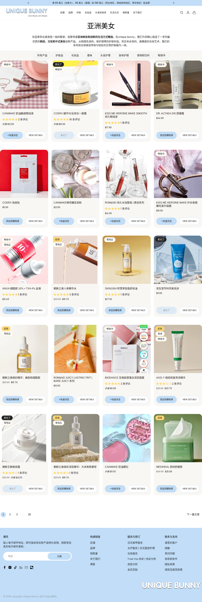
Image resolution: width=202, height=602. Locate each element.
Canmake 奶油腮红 (116, 467)
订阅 (59, 556)
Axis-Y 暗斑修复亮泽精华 (170, 377)
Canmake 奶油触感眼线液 (17, 113)
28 (29, 514)
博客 (92, 564)
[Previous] (28, 2)
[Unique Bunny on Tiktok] (15, 568)
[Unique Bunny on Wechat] (31, 568)
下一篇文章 (193, 514)
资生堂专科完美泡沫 (167, 288)
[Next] (173, 2)
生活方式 (114, 12)
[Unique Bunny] (26, 12)
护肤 (79, 12)
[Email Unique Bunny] (26, 568)
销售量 (126, 12)
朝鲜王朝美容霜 (11, 467)
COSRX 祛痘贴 (11, 202)
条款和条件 (171, 559)
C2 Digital (47, 596)
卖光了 (64, 135)
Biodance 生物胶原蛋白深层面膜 (124, 377)
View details (36, 135)
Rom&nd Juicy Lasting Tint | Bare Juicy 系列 (73, 379)
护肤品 (59, 55)
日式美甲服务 (135, 543)
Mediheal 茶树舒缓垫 (169, 467)
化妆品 (88, 12)
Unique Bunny (30, 596)
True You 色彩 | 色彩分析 (142, 559)
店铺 (62, 12)
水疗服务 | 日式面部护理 (141, 548)
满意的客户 (171, 543)
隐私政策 (170, 564)
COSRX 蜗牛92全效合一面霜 (70, 113)
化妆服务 (133, 553)
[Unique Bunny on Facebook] (4, 568)
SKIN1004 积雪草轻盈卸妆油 (121, 288)
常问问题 (170, 553)
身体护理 (124, 55)
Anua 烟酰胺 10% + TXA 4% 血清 (21, 288)
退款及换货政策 (173, 569)
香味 (89, 55)
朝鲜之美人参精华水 (65, 288)
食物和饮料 (143, 55)
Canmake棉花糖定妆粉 (68, 202)
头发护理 (105, 55)
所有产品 (42, 55)
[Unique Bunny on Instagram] (10, 568)
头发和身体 (100, 12)
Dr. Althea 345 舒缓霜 (170, 113)
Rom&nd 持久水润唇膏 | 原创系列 (124, 202)
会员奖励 (133, 569)
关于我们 (137, 12)
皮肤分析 (133, 564)
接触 (167, 548)
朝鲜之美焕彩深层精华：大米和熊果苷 (75, 467)
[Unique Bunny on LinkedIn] (20, 568)
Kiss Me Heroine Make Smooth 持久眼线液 (126, 115)
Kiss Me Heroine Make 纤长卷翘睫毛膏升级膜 (176, 204)
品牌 (70, 12)
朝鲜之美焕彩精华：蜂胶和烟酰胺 (21, 377)
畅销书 (161, 55)
